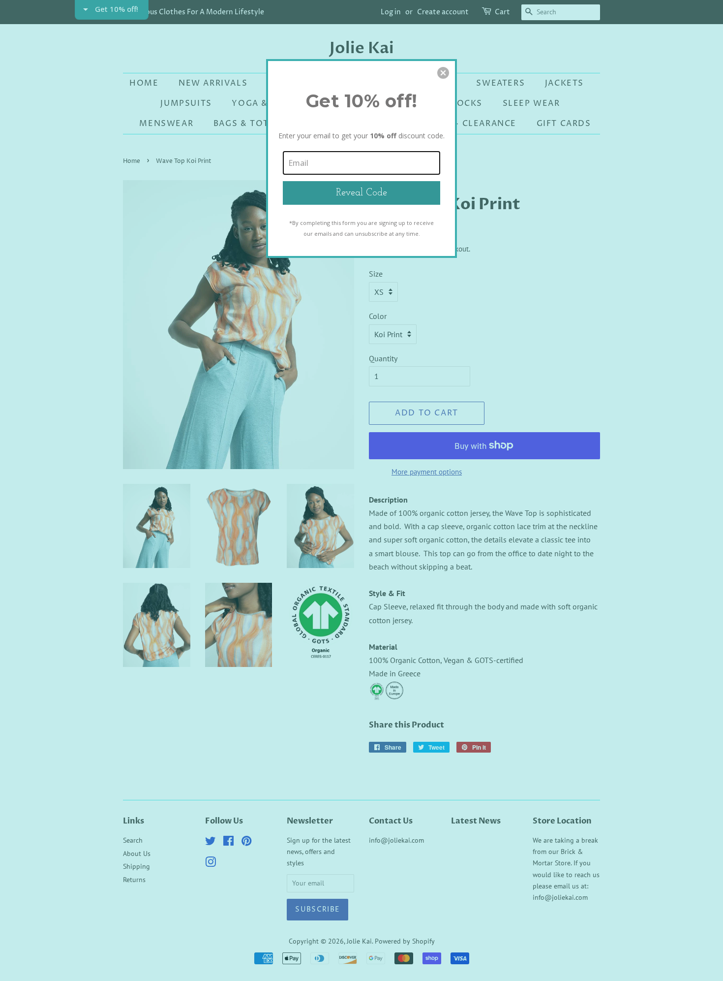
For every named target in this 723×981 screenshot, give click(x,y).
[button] (443, 73)
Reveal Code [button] (361, 193)
